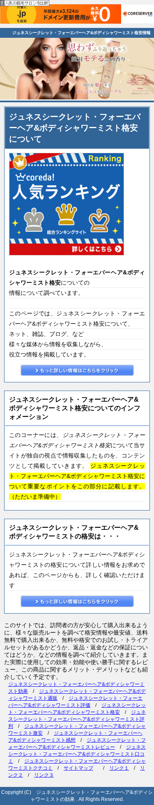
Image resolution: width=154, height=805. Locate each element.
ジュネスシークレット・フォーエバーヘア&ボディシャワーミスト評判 (77, 719)
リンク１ (119, 768)
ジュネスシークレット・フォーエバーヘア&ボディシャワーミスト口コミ (77, 754)
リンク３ (44, 775)
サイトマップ (78, 768)
